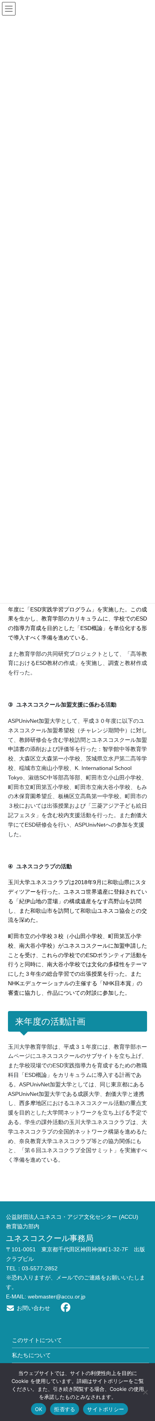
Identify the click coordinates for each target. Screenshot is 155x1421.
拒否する (64, 1409)
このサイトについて (37, 1340)
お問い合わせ (32, 1308)
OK (39, 1409)
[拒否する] (145, 1392)
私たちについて (31, 1355)
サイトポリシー (105, 1409)
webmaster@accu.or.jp (56, 1296)
